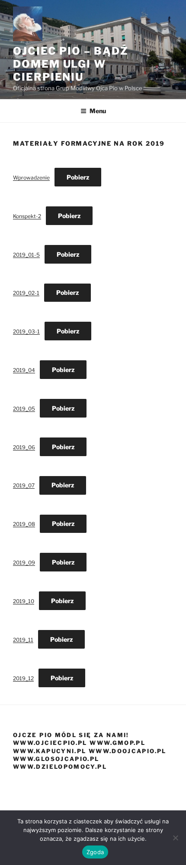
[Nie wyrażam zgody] (175, 837)
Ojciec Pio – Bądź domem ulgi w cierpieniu (70, 64)
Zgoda (95, 852)
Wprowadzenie (31, 177)
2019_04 (24, 370)
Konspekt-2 (27, 216)
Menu (98, 110)
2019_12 (23, 678)
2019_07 (24, 485)
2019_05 (24, 408)
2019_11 (23, 640)
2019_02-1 (26, 293)
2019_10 (23, 601)
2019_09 (24, 562)
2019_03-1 (26, 331)
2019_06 (24, 447)
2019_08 (24, 524)
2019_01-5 (26, 254)
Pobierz (78, 177)
